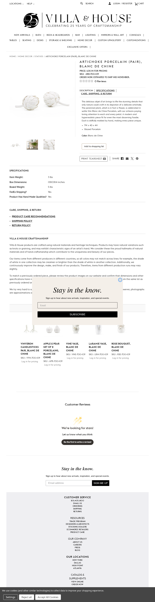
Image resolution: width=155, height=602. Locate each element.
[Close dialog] (120, 279)
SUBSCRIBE (77, 314)
